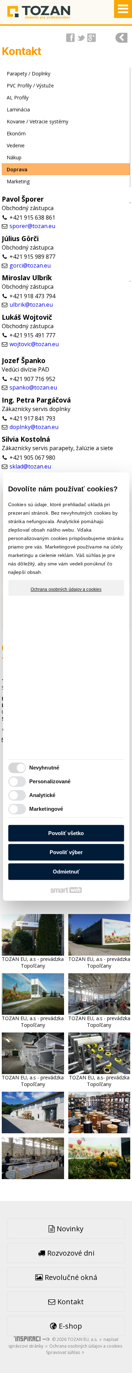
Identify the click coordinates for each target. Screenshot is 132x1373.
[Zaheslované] (121, 38)
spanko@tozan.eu (33, 387)
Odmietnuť (66, 872)
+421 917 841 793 (32, 418)
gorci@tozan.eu (30, 265)
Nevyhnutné (44, 768)
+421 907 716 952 (32, 379)
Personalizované (50, 781)
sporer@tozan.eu (32, 226)
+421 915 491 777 (32, 335)
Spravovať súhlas (63, 1352)
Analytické (42, 795)
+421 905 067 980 (32, 457)
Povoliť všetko (66, 833)
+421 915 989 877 (32, 256)
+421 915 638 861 (32, 217)
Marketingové (46, 809)
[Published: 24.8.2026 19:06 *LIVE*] (45, 1339)
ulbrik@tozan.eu (31, 304)
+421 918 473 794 (32, 296)
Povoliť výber (66, 852)
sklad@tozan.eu (30, 466)
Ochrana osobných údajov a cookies (66, 589)
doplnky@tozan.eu (34, 427)
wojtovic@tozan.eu (34, 344)
